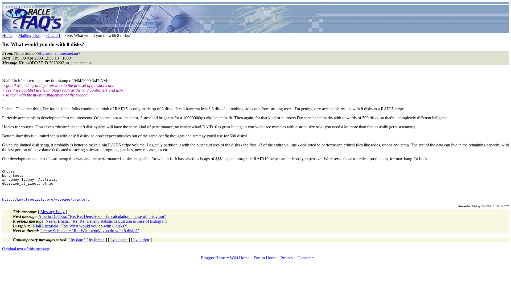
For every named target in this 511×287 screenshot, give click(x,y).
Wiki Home (239, 258)
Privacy (287, 258)
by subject (118, 240)
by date (77, 240)
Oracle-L (53, 35)
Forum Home (265, 258)
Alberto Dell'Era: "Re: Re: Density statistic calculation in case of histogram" (102, 216)
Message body (52, 211)
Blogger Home (213, 258)
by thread (97, 240)
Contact (304, 258)
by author (141, 240)
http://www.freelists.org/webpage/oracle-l (45, 199)
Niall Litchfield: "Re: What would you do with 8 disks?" (80, 226)
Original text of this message (26, 249)
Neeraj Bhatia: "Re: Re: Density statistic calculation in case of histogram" (107, 221)
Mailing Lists (29, 35)
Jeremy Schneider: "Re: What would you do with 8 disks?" (89, 231)
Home (7, 35)
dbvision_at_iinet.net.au (58, 53)
